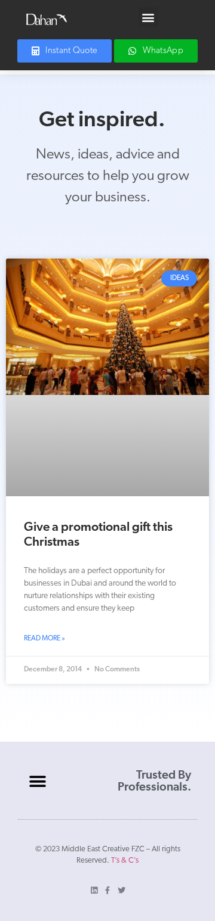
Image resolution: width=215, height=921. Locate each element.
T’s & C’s (125, 860)
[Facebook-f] (108, 890)
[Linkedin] (94, 890)
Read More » (44, 638)
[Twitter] (121, 890)
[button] (148, 17)
